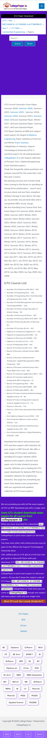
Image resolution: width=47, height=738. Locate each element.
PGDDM (32, 702)
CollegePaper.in (18, 592)
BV (38, 661)
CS (25, 689)
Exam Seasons (21, 142)
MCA (40, 647)
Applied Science (16, 702)
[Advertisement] (23, 70)
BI (40, 654)
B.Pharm (9, 661)
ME (26, 682)
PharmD (36, 689)
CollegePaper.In (11, 158)
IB (17, 689)
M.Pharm (38, 682)
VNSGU (23, 631)
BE (4, 647)
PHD (37, 668)
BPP (21, 661)
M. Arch (7, 675)
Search (17, 43)
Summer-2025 (17, 112)
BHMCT (29, 654)
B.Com (23, 625)
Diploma (15, 647)
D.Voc (26, 668)
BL (30, 661)
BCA (23, 619)
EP (6, 654)
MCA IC (15, 682)
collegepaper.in (11, 519)
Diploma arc (12, 668)
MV (5, 682)
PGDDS (34, 695)
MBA (19, 675)
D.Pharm (28, 647)
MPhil (8, 689)
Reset (30, 43)
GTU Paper (23, 614)
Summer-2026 (26, 108)
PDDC (23, 695)
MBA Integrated (34, 675)
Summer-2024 (11, 116)
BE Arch (16, 654)
